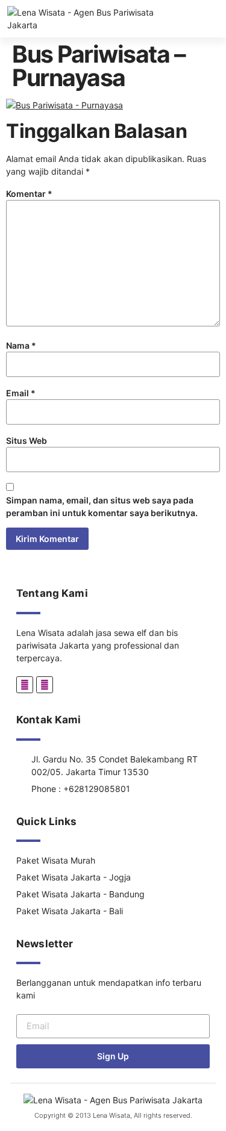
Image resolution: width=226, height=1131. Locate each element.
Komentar (29, 193)
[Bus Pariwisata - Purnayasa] (64, 105)
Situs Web (26, 440)
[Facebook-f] (24, 684)
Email (21, 393)
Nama (21, 345)
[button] (221, 19)
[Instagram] (44, 684)
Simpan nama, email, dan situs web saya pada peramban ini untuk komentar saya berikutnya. (102, 506)
